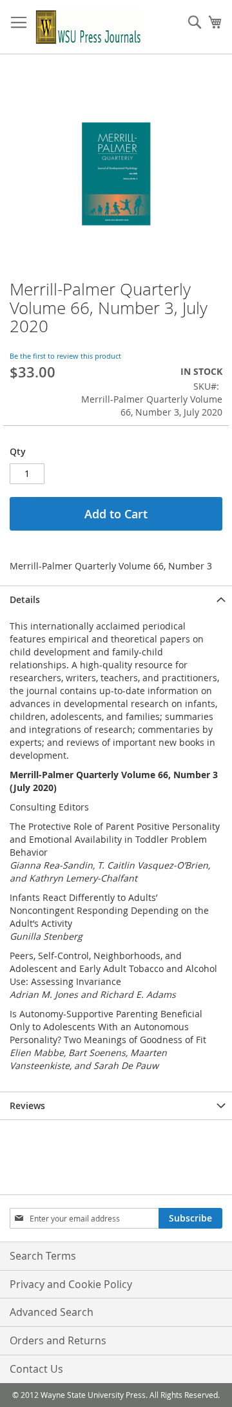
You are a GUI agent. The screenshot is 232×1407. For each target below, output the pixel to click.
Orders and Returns (58, 1340)
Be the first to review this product (65, 356)
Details (25, 599)
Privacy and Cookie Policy (71, 1284)
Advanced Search (51, 1312)
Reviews (27, 1105)
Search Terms (43, 1256)
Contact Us (36, 1369)
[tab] (116, 599)
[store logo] (88, 27)
